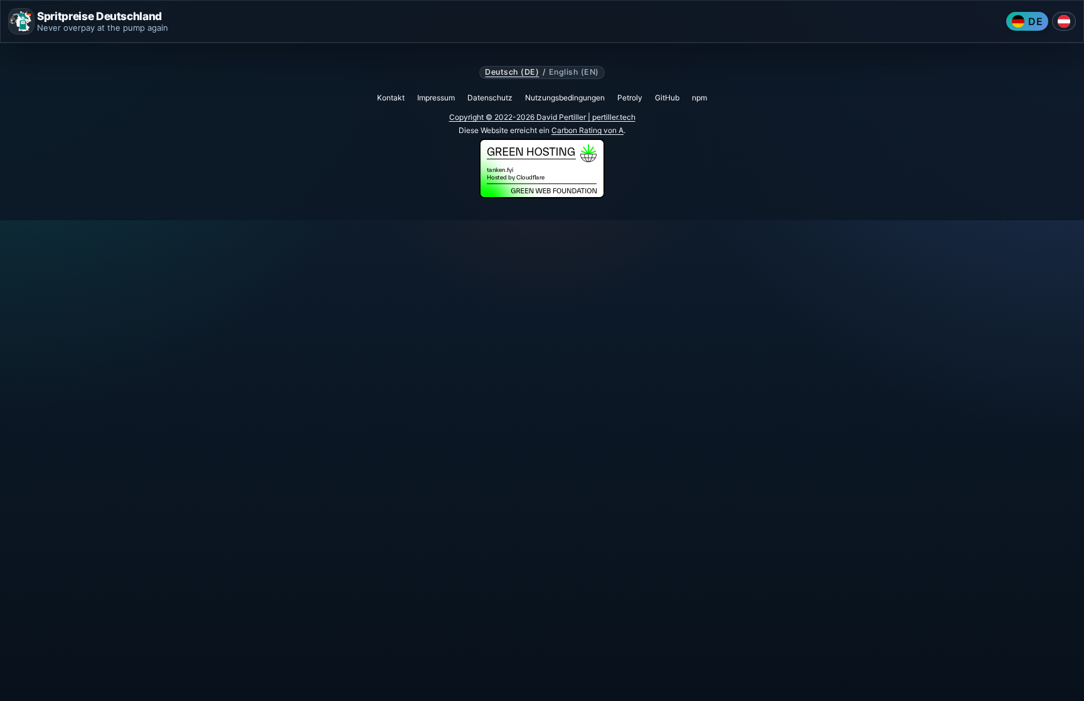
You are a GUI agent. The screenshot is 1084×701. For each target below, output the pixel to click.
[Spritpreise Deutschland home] (21, 21)
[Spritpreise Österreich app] (1064, 21)
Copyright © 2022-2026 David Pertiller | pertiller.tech (542, 117)
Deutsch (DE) (512, 72)
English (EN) (574, 72)
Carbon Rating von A (587, 130)
